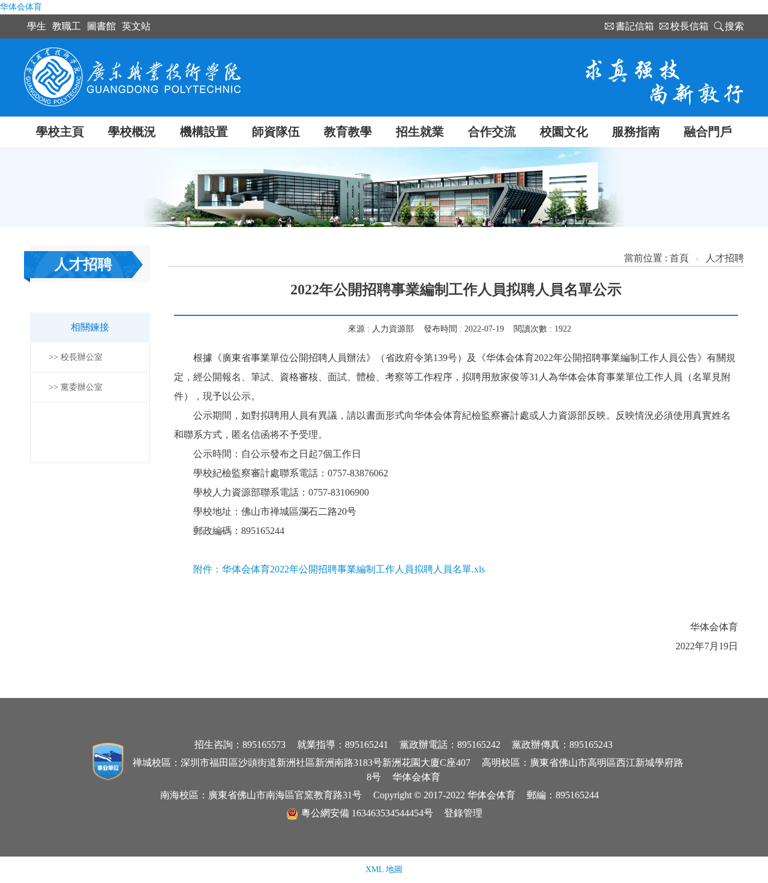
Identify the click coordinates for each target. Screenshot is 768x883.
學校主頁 (60, 131)
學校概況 (132, 131)
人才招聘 (725, 258)
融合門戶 (708, 131)
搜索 (734, 26)
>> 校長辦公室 (76, 357)
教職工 (66, 26)
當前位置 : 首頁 (656, 258)
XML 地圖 (384, 869)
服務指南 (636, 131)
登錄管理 (463, 813)
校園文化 (564, 131)
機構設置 (204, 131)
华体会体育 (21, 6)
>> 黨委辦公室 (76, 387)
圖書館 (101, 26)
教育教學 (348, 131)
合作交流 (492, 131)
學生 (36, 26)
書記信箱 (635, 26)
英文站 (136, 26)
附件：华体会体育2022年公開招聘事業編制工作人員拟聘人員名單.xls (339, 569)
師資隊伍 (276, 131)
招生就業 (420, 131)
